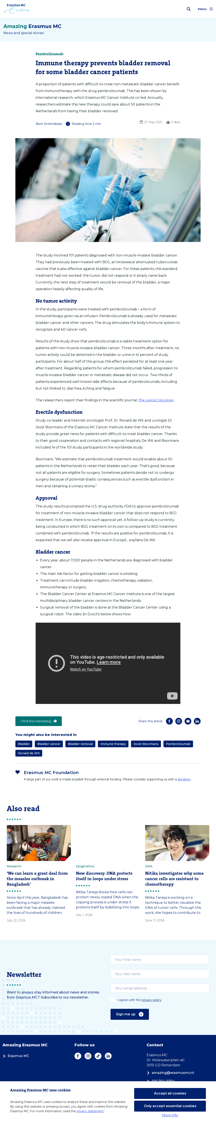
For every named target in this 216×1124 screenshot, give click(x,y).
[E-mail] (188, 721)
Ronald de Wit (29, 753)
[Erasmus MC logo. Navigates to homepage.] (16, 9)
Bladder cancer (48, 744)
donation (184, 779)
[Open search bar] (189, 9)
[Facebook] (169, 721)
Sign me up (125, 1014)
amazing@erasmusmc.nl (173, 1073)
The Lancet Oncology (156, 400)
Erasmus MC (18, 1056)
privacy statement (90, 1111)
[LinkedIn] (197, 721)
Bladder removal (80, 744)
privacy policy (151, 1000)
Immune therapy (113, 744)
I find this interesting (35, 721)
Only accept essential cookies (170, 1106)
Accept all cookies (170, 1093)
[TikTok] (98, 1056)
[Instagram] (178, 721)
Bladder (24, 744)
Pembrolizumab (178, 744)
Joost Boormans (146, 744)
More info (170, 1115)
